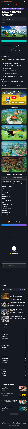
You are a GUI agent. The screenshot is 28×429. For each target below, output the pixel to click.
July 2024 (13, 369)
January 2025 (13, 356)
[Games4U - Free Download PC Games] (8, 1)
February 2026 (13, 334)
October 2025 (13, 343)
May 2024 (13, 373)
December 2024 (13, 358)
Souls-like (19, 299)
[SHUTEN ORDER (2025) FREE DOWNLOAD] (5, 312)
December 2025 (13, 338)
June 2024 (13, 371)
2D (13, 318)
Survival (20, 8)
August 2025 (13, 347)
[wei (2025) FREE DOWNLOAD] (5, 319)
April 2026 (13, 330)
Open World (5, 8)
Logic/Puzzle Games (20, 305)
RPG (21, 298)
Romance (22, 318)
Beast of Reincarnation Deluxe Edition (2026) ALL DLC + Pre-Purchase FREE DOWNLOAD (16, 295)
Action (12, 298)
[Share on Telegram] (12, 19)
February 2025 (13, 353)
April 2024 (13, 375)
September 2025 (13, 345)
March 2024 (13, 377)
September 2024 (13, 364)
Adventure (17, 298)
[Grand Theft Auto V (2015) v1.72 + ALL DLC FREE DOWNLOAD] (23, 402)
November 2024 (13, 360)
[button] (2, 1)
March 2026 (13, 332)
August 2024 (13, 367)
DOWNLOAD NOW (14, 40)
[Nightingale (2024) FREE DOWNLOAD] (23, 408)
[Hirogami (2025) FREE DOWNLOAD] (5, 304)
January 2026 (13, 336)
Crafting (13, 8)
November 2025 (13, 340)
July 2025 (13, 349)
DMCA (15, 422)
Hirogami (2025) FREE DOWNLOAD (17, 302)
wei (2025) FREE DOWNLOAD (16, 316)
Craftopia (9, 237)
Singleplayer (13, 299)
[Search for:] (12, 289)
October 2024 (13, 362)
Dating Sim (22, 312)
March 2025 (13, 351)
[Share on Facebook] (5, 19)
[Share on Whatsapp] (7, 19)
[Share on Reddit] (10, 19)
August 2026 (13, 327)
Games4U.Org (11, 422)
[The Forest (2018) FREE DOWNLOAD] (23, 395)
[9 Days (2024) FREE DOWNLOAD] (23, 388)
